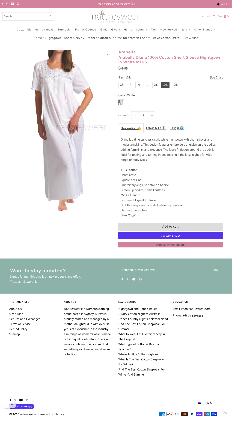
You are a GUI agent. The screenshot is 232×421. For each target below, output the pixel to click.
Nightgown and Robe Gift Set (137, 309)
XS (122, 84)
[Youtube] (12, 4)
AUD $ (225, 4)
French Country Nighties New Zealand (143, 319)
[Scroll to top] (225, 412)
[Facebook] (2, 4)
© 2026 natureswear (23, 414)
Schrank (141, 29)
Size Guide (16, 314)
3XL (175, 84)
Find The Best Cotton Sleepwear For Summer (141, 327)
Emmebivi (64, 29)
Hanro (128, 29)
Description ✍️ (131, 128)
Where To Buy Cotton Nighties (138, 354)
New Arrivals (169, 29)
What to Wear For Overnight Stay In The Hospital (141, 337)
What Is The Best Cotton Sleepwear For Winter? (141, 362)
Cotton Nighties (28, 29)
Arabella (48, 29)
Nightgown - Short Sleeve (63, 38)
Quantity (124, 115)
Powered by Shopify (51, 414)
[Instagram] (17, 4)
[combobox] (25, 16)
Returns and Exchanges (24, 319)
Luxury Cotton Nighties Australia (139, 314)
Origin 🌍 (177, 128)
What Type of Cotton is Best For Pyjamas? (139, 347)
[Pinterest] (7, 4)
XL (156, 84)
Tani (154, 29)
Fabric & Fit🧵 (156, 128)
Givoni (115, 29)
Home (37, 38)
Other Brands (203, 29)
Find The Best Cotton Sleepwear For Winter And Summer (141, 372)
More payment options (170, 244)
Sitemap (14, 334)
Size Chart (216, 77)
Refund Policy (18, 329)
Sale (184, 29)
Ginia (103, 29)
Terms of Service (20, 324)
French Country (86, 29)
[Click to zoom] (108, 54)
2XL (165, 84)
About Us (15, 309)
